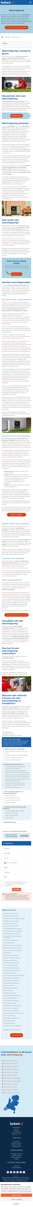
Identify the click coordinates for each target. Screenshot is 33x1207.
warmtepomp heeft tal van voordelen (14, 165)
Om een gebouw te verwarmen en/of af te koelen (16, 752)
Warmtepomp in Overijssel (11, 1084)
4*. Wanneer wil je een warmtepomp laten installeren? (14, 807)
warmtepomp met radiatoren (9, 381)
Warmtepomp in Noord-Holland (12, 1081)
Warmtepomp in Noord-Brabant (12, 1078)
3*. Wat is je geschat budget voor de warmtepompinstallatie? (13, 792)
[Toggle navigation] (30, 2)
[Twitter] (11, 1172)
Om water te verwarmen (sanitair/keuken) (16, 755)
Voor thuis (7, 37)
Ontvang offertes (16, 115)
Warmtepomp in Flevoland (11, 1063)
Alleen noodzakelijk (16, 1199)
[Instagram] (24, 1172)
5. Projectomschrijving (9, 822)
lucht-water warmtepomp (10, 302)
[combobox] (5, 863)
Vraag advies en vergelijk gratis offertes (16, 27)
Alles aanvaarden (16, 1195)
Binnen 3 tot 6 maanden (11, 815)
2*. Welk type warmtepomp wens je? (13, 764)
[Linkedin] (21, 1172)
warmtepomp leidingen (8, 245)
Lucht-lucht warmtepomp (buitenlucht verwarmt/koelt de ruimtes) (15, 767)
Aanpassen (16, 1203)
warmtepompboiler (9, 592)
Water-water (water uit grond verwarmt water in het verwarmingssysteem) (17, 779)
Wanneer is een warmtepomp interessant (18, 74)
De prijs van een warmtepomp (10, 187)
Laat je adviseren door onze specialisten (16, 615)
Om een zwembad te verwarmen (14, 757)
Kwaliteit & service (16, 1143)
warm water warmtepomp (22, 586)
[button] (30, 2)
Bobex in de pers (16, 1145)
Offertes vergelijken (16, 514)
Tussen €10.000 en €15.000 (12, 800)
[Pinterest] (17, 1172)
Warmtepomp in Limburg (10, 1075)
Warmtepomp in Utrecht (10, 1087)
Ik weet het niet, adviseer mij (12, 787)
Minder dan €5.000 (10, 795)
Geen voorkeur (9, 818)
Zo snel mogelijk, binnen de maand (14, 811)
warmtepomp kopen (9, 56)
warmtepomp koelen (23, 240)
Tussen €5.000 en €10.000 (12, 798)
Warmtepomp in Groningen (11, 1072)
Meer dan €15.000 (10, 802)
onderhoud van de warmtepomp (15, 400)
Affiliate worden (16, 1155)
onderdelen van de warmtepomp (14, 709)
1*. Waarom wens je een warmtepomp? (14, 749)
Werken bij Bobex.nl (16, 1157)
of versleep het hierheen (11, 835)
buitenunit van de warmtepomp (13, 357)
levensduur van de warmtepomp (10, 674)
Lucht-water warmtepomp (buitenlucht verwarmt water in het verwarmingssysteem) (17, 771)
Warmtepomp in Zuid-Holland (11, 1093)
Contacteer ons (16, 1146)
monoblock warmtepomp (20, 641)
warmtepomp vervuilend (8, 631)
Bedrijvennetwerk (16, 1167)
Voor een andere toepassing (13, 760)
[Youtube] (14, 1172)
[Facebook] (8, 1172)
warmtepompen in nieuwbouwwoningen (12, 568)
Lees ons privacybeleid (25, 1191)
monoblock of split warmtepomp (13, 290)
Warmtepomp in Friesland (10, 1066)
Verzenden (17, 889)
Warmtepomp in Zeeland (10, 1090)
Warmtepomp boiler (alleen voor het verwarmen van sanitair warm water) (15, 784)
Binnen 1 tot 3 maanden (11, 813)
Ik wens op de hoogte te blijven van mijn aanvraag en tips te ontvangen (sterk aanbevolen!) (15, 883)
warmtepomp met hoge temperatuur (12, 336)
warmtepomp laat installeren (9, 576)
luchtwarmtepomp (19, 445)
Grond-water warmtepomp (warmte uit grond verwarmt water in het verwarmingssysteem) (17, 775)
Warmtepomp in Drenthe (10, 1060)
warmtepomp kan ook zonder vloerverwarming (14, 322)
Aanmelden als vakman (16, 1153)
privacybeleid (26, 899)
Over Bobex (16, 1141)
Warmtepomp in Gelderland (11, 1069)
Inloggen (16, 1159)
